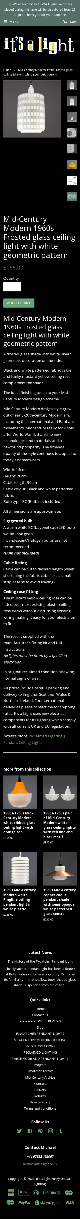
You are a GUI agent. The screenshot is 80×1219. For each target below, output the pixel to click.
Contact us (40, 1015)
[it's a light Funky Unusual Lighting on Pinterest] (40, 1132)
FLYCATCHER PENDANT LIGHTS (40, 1033)
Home (7, 70)
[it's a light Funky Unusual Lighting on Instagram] (50, 1132)
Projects (40, 1065)
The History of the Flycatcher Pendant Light (40, 961)
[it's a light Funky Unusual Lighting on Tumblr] (60, 1132)
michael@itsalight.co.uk (40, 1164)
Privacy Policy (40, 1102)
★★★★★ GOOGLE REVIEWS (40, 1021)
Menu (13, 22)
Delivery (40, 1090)
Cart (73, 22)
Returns (40, 1096)
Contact (40, 1083)
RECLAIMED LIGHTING (40, 1052)
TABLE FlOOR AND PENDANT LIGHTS (40, 1058)
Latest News (40, 952)
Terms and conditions (40, 1108)
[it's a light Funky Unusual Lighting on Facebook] (29, 1132)
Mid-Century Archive (40, 1077)
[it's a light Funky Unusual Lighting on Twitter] (19, 1132)
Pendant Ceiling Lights (22, 742)
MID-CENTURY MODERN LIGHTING (40, 1040)
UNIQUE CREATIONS (40, 1046)
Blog (40, 1027)
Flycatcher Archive (40, 1071)
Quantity (11, 278)
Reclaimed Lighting (45, 735)
